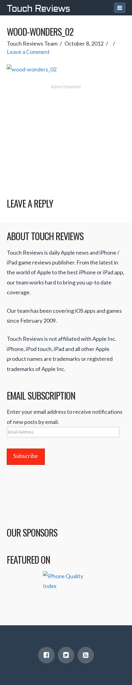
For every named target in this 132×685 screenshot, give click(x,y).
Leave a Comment (28, 51)
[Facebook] (46, 655)
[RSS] (85, 655)
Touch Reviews (38, 9)
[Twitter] (66, 655)
